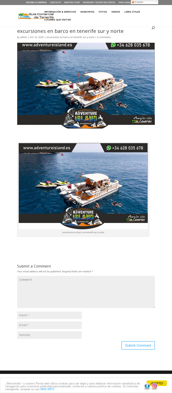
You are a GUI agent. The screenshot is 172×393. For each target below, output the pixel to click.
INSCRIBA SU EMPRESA (36, 3)
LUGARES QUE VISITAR (57, 19)
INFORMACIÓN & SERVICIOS (60, 12)
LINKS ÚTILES (132, 12)
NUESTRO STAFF (72, 3)
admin (23, 37)
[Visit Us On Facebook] (147, 388)
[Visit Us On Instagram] (154, 388)
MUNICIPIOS (87, 12)
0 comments (104, 37)
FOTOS (103, 12)
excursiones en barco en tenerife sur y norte (70, 37)
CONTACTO (55, 3)
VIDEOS (115, 12)
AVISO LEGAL (124, 3)
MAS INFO (47, 389)
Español (139, 2)
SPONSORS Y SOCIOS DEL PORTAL (99, 3)
